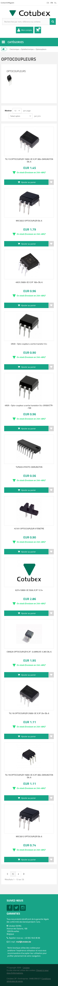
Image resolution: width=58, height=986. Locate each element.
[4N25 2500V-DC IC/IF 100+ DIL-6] (29, 264)
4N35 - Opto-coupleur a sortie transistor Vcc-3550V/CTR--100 (29, 406)
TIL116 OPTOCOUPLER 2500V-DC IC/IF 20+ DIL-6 (29, 713)
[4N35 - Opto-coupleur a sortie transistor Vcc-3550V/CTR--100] (29, 387)
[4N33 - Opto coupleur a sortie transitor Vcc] (29, 326)
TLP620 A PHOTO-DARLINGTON (29, 466)
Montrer (8, 110)
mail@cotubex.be (23, 941)
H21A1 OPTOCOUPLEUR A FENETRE (29, 528)
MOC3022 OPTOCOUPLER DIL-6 (29, 220)
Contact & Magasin (7, 3)
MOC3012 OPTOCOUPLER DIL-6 (29, 836)
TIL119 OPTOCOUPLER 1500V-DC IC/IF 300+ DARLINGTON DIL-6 (29, 776)
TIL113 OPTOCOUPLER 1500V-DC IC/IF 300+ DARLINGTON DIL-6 (29, 160)
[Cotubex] (29, 12)
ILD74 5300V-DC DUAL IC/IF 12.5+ (29, 590)
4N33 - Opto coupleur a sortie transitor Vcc (29, 343)
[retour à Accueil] (3, 49)
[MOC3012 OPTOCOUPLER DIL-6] (29, 818)
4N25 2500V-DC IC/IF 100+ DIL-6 (29, 282)
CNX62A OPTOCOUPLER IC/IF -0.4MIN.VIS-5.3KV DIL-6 (29, 651)
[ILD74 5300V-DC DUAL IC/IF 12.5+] (29, 572)
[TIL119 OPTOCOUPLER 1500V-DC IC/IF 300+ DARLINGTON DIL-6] (29, 757)
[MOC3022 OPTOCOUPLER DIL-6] (29, 202)
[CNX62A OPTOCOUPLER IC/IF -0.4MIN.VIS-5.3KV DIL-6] (29, 634)
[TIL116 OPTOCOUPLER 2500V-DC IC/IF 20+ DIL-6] (29, 695)
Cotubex (26, 967)
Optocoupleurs (16, 71)
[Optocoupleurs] (9, 75)
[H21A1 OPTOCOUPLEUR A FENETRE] (29, 510)
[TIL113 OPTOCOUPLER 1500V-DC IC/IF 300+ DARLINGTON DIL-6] (29, 141)
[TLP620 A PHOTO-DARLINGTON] (29, 449)
